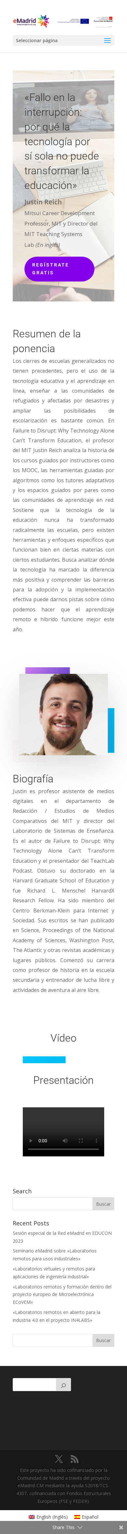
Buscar (103, 1340)
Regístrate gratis (50, 268)
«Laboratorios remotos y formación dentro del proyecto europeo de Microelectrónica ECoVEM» (62, 1294)
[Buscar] (63, 1384)
